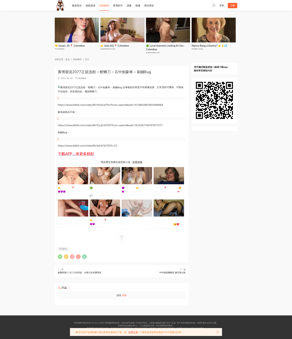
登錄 (124, 295)
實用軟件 (118, 5)
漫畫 (129, 5)
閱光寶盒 (149, 5)
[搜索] (213, 5)
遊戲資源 (90, 5)
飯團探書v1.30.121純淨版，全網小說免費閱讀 (79, 272)
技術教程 (104, 5)
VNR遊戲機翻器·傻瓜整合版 (172, 272)
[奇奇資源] (60, 5)
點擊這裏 (133, 332)
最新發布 (77, 5)
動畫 (138, 5)
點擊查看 (137, 162)
